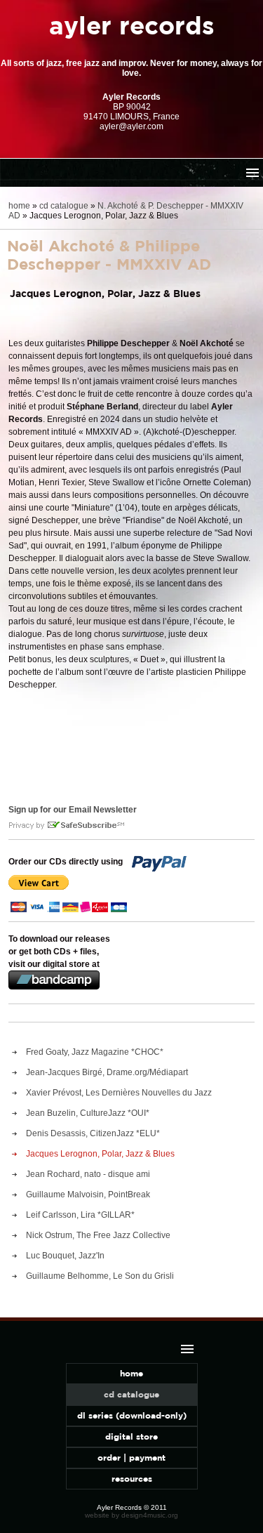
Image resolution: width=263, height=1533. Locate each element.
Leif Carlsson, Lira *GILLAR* (80, 1215)
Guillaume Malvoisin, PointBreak (88, 1194)
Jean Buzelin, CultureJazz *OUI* (87, 1113)
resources (132, 1478)
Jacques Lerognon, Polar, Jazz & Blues (100, 1154)
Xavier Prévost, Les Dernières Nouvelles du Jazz (119, 1093)
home (19, 206)
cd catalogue (63, 206)
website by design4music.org (131, 1515)
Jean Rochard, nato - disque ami (88, 1174)
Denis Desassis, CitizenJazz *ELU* (93, 1133)
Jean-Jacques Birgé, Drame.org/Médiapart (107, 1072)
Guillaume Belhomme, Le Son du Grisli (100, 1276)
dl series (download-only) (132, 1415)
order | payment (131, 1457)
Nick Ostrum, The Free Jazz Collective (98, 1235)
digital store (131, 1436)
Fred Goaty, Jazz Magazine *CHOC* (94, 1052)
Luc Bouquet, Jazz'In (65, 1256)
